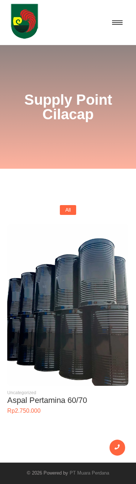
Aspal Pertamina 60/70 (47, 400)
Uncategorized (21, 392)
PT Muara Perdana (89, 473)
